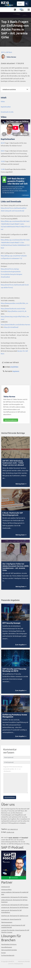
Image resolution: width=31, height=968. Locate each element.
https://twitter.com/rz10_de (17, 311)
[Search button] (26, 3)
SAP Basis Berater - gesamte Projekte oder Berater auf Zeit (17, 181)
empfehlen (11, 367)
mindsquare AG (18, 963)
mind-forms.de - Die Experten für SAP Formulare (14, 904)
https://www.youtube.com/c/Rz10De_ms (14, 303)
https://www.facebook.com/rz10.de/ (13, 308)
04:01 (2, 151)
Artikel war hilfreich (11, 362)
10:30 (2, 161)
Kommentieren (10, 797)
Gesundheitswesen (6, 947)
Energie (3, 952)
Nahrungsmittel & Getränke (9, 950)
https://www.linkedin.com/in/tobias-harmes (15, 324)
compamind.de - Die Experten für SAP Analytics (14, 897)
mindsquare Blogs (6, 889)
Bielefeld (15, 837)
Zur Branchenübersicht (7, 955)
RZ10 (3, 52)
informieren (26, 195)
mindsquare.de (5, 886)
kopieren (12, 371)
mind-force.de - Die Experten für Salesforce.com (14, 915)
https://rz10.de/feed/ (11, 327)
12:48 (2, 169)
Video (3, 101)
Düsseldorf (25, 837)
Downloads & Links (7, 112)
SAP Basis (9, 52)
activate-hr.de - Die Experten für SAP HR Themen (14, 907)
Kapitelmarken (6, 107)
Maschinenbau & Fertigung (8, 944)
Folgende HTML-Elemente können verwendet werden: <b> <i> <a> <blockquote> (12, 769)
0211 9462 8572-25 (13, 829)
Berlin (10, 837)
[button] (15, 89)
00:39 (2, 143)
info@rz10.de (10, 832)
